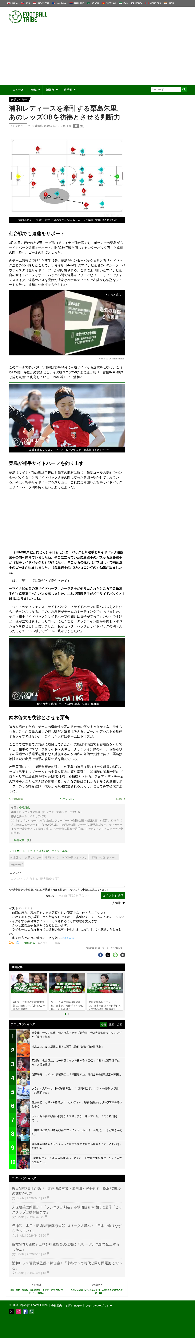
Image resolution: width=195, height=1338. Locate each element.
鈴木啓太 (15, 857)
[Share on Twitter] (107, 955)
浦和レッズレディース (104, 857)
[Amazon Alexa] (31, 1311)
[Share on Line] (115, 955)
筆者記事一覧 (22, 840)
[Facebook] (25, 1311)
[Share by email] (122, 955)
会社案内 (56, 1305)
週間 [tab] (111, 1024)
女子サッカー (19, 99)
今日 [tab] (103, 1024)
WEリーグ (16, 864)
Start (119, 798)
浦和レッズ (51, 857)
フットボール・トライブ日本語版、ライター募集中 (39, 851)
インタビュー (18, 126)
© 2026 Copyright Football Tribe (28, 1305)
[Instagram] (18, 1311)
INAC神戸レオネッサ (74, 857)
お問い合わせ (74, 1305)
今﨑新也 (37, 126)
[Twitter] (11, 1311)
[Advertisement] (97, 56)
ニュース (18, 90)
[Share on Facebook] (100, 955)
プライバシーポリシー (99, 1305)
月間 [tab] (119, 1024)
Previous (17, 798)
